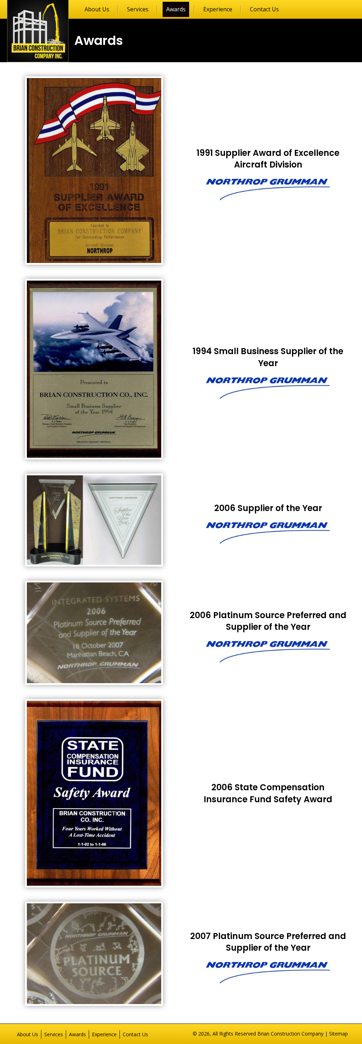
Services (53, 1034)
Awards (77, 1034)
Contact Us (135, 1034)
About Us (27, 1034)
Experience (104, 1034)
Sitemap (338, 1033)
